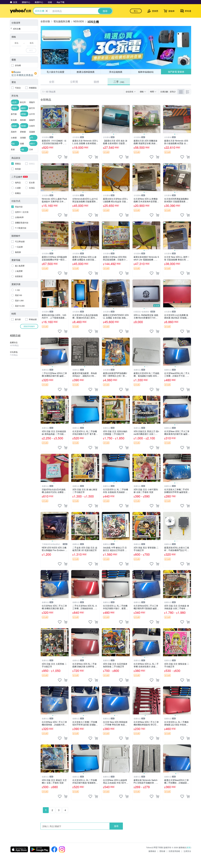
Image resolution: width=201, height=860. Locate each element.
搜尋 (116, 826)
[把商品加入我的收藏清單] (60, 157)
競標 (96, 82)
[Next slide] (67, 119)
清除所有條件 (29, 326)
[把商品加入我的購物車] (65, 157)
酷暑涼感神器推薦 (85, 71)
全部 (51, 82)
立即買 (74, 82)
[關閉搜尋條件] (46, 11)
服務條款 (152, 851)
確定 (31, 50)
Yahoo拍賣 (20, 10)
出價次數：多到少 (168, 91)
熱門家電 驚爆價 (176, 71)
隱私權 (162, 851)
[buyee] (24, 73)
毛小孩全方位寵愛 (55, 71)
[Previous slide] (42, 119)
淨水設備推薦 (115, 71)
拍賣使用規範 (174, 851)
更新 (189, 847)
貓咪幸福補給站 (146, 71)
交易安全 (187, 851)
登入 (136, 10)
